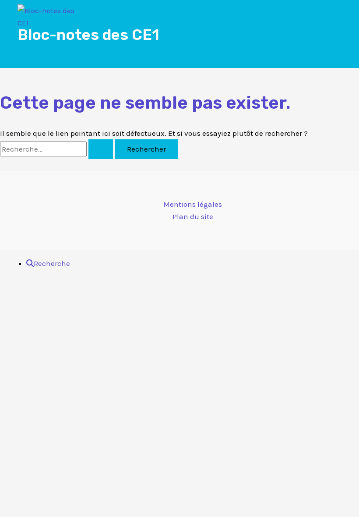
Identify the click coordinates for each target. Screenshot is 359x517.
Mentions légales (192, 204)
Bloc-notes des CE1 (88, 35)
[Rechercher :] (57, 149)
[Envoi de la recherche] (100, 149)
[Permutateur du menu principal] (39, 52)
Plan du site (192, 216)
